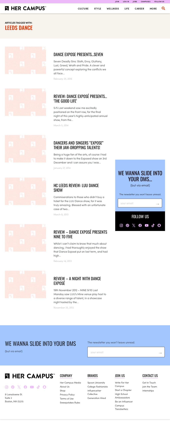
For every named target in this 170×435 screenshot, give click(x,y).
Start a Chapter (123, 390)
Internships (148, 390)
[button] (163, 8)
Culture (83, 8)
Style (97, 8)
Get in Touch (149, 382)
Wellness (113, 8)
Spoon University (96, 382)
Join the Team (149, 386)
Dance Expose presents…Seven (78, 54)
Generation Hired (96, 398)
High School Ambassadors (122, 395)
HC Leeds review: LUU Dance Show (76, 187)
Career (139, 8)
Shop (62, 390)
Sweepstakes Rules (70, 402)
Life (127, 8)
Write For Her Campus (122, 384)
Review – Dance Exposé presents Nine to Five (80, 234)
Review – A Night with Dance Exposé (77, 280)
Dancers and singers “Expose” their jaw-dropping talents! (78, 145)
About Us (64, 386)
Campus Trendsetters (121, 407)
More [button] (153, 8)
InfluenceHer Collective (94, 392)
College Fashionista (97, 386)
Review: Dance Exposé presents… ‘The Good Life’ (80, 98)
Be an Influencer (124, 401)
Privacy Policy (67, 394)
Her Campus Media (70, 382)
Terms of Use (67, 398)
